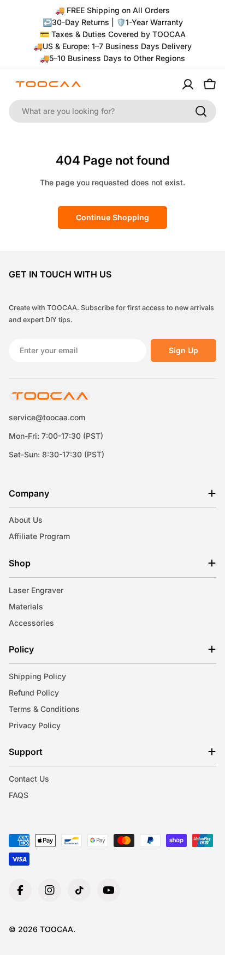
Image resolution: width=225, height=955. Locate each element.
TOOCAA (56, 929)
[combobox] (112, 111)
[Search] (201, 111)
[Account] (187, 84)
